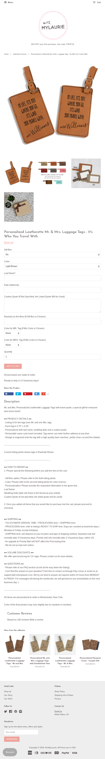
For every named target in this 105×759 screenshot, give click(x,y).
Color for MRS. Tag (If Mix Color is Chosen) (25, 340)
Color (6, 261)
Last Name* (9, 273)
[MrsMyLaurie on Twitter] (5, 712)
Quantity (8, 352)
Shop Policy (60, 691)
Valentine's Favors (20, 54)
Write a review (36, 620)
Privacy (58, 699)
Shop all (7, 691)
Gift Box (8, 250)
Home (6, 54)
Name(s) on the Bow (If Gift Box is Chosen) (25, 316)
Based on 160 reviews (18, 620)
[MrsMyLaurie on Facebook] (10, 712)
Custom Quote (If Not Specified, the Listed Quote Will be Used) (34, 296)
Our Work (8, 699)
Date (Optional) (11, 285)
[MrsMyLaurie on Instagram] (20, 712)
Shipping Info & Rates (64, 695)
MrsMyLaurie (51, 748)
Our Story (8, 695)
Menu (10, 2)
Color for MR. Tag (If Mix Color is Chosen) (24, 328)
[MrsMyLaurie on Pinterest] (15, 712)
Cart (99, 2)
